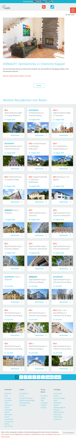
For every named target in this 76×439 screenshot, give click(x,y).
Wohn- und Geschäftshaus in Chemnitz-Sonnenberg (62, 313)
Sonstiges (22, 405)
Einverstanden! (68, 433)
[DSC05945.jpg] (33, 57)
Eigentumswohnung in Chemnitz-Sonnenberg (62, 279)
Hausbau (57, 410)
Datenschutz (58, 417)
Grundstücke (23, 393)
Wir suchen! (8, 426)
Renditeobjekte (24, 403)
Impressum (58, 419)
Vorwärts (49, 377)
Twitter (43, 398)
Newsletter (57, 403)
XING (42, 400)
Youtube (43, 407)
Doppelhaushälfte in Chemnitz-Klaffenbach (38, 179)
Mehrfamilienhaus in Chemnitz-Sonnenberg (13, 313)
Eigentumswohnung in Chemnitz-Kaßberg (38, 279)
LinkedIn (44, 405)
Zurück (39, 86)
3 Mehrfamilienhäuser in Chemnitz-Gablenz (38, 346)
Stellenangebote (59, 407)
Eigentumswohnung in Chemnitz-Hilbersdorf (62, 213)
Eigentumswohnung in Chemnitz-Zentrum (13, 146)
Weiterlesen (15, 135)
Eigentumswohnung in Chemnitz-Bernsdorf (62, 246)
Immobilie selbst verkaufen (8, 403)
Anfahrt (56, 405)
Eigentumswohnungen (27, 400)
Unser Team (58, 393)
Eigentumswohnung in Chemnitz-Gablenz (13, 246)
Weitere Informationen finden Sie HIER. (17, 76)
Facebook (44, 396)
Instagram (44, 403)
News (55, 400)
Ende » (57, 377)
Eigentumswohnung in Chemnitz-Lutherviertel (38, 246)
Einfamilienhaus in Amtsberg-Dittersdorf (37, 146)
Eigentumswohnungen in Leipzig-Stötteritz (13, 113)
